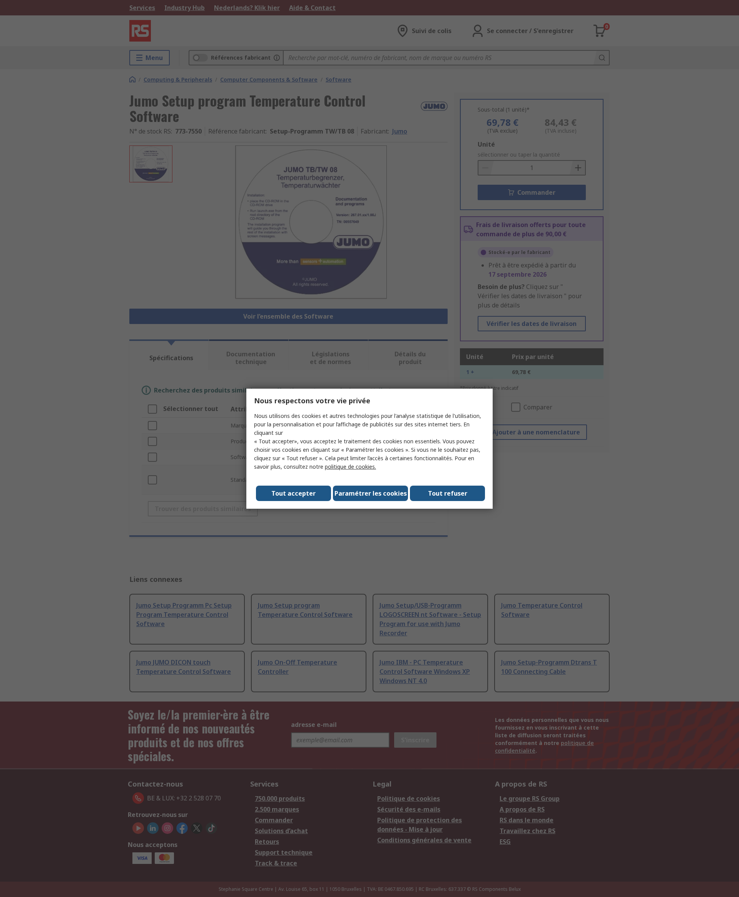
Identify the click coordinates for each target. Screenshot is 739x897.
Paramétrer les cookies (370, 493)
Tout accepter (293, 493)
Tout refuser (447, 493)
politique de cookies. (350, 466)
